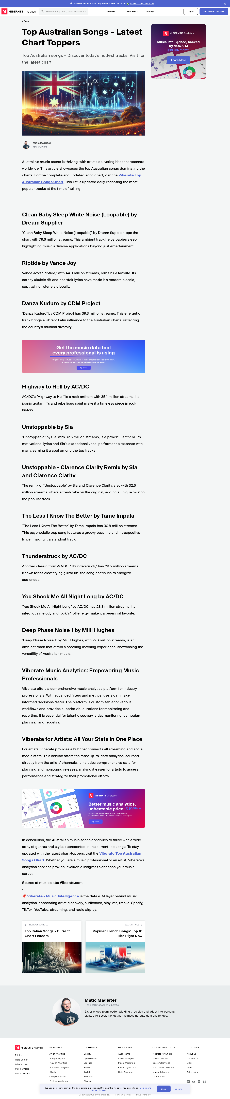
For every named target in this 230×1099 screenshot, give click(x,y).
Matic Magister (42, 142)
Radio (87, 1067)
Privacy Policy (143, 1094)
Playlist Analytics (58, 1062)
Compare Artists (58, 1076)
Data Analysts (125, 1072)
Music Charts (22, 1068)
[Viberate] (12, 11)
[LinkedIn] (188, 1081)
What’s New (21, 1064)
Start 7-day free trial (142, 3)
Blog (189, 1062)
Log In (191, 11)
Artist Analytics (57, 1053)
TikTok (87, 1072)
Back (26, 21)
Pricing (150, 11)
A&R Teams (124, 1053)
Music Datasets (161, 1072)
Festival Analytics (59, 1081)
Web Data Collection (163, 1067)
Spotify (87, 1053)
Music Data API (160, 1058)
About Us (191, 1053)
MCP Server (159, 1076)
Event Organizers (127, 1067)
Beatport (88, 1076)
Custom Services (161, 1062)
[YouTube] (193, 1081)
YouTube (88, 1062)
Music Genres (22, 1073)
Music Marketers (127, 1062)
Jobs (189, 1067)
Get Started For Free (214, 11)
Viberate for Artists (162, 1053)
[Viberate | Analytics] (29, 1049)
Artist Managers (126, 1058)
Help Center (21, 1059)
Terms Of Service (123, 1094)
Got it (164, 1089)
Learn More (178, 60)
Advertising (193, 1072)
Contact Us (193, 1058)
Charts (53, 1072)
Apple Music (90, 1058)
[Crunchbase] (199, 1081)
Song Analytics (57, 1058)
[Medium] (204, 1081)
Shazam (88, 1081)
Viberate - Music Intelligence (53, 896)
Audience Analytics (59, 1067)
